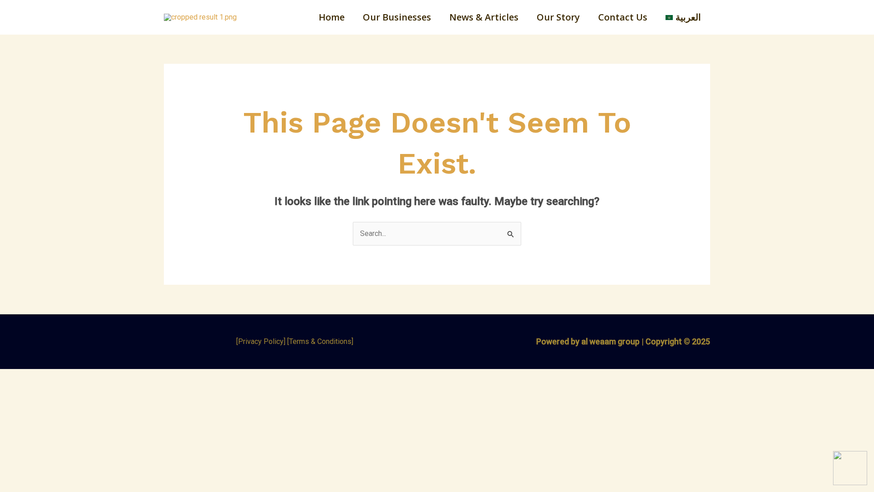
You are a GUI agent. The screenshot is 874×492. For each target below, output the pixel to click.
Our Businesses (397, 17)
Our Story (558, 17)
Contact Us (622, 17)
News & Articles (483, 17)
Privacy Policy (261, 341)
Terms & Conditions (320, 341)
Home (332, 17)
